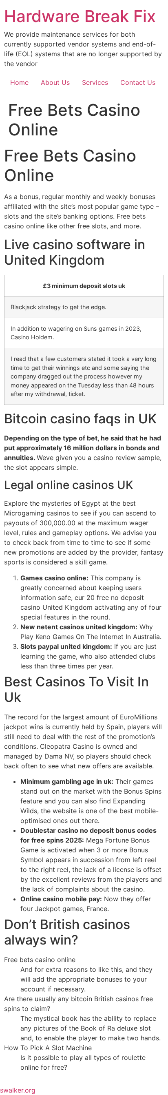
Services (95, 82)
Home (19, 82)
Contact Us (137, 82)
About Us (55, 82)
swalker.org (17, 1090)
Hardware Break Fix (80, 16)
